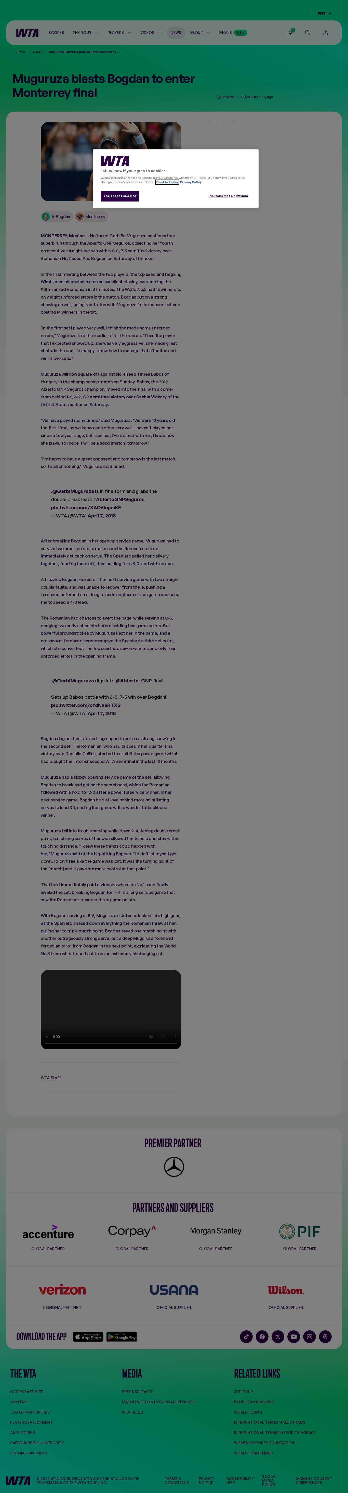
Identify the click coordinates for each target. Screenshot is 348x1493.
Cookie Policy (167, 182)
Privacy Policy (190, 182)
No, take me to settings (228, 196)
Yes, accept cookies (119, 196)
